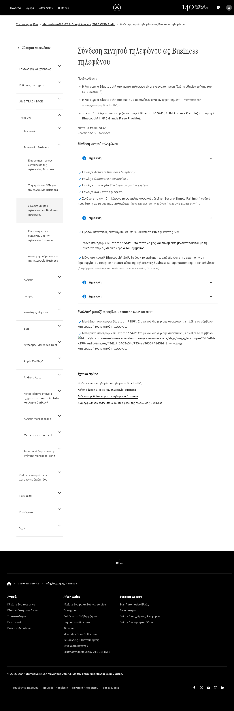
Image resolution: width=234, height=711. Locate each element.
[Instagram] (215, 687)
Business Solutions (19, 628)
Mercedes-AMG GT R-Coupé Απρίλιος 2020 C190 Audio (78, 24)
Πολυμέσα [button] (25, 496)
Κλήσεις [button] (28, 280)
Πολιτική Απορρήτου (85, 687)
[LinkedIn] (222, 687)
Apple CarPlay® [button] (34, 361)
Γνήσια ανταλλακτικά (76, 622)
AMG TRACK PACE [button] (31, 101)
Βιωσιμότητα (128, 610)
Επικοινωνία (14, 622)
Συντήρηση (70, 610)
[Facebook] (194, 687)
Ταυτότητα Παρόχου (26, 687)
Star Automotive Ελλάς (134, 604)
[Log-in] (229, 7)
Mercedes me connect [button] (38, 435)
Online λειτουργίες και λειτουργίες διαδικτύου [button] (33, 477)
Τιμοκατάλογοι (16, 616)
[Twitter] (201, 687)
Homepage (9, 583)
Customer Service (28, 583)
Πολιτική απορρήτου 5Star (136, 622)
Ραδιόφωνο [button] (26, 512)
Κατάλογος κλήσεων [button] (36, 312)
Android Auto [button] (32, 377)
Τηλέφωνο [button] (25, 118)
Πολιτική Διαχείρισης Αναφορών (140, 616)
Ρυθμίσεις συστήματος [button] (32, 85)
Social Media (111, 687)
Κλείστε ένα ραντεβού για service (84, 604)
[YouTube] (208, 687)
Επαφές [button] (28, 296)
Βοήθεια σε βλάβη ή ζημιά (80, 616)
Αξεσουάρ (69, 628)
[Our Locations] (218, 7)
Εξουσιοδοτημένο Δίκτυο (23, 610)
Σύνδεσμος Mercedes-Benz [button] (41, 345)
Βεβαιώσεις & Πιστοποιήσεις (81, 640)
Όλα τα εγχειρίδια (27, 24)
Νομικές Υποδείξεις (55, 687)
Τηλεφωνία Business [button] (36, 147)
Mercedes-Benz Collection (80, 634)
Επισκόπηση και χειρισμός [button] (35, 69)
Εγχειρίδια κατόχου (75, 646)
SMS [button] (27, 329)
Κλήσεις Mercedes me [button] (37, 419)
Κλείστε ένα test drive (21, 604)
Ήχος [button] (22, 528)
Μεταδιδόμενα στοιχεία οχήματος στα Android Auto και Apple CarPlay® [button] (41, 398)
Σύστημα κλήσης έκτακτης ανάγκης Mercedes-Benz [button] (39, 453)
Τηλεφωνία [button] (30, 131)
